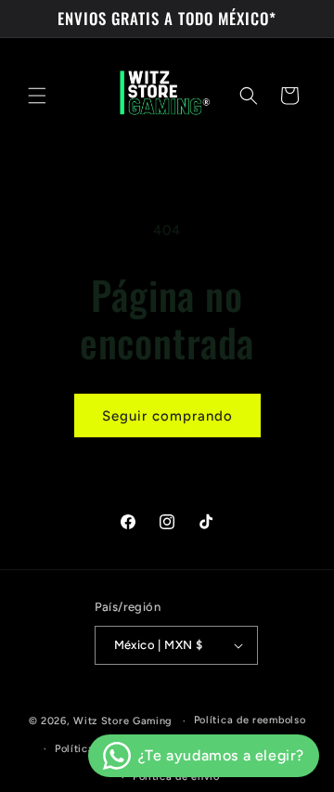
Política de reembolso (250, 720)
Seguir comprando (167, 416)
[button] (37, 95)
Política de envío (176, 777)
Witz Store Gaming (123, 721)
